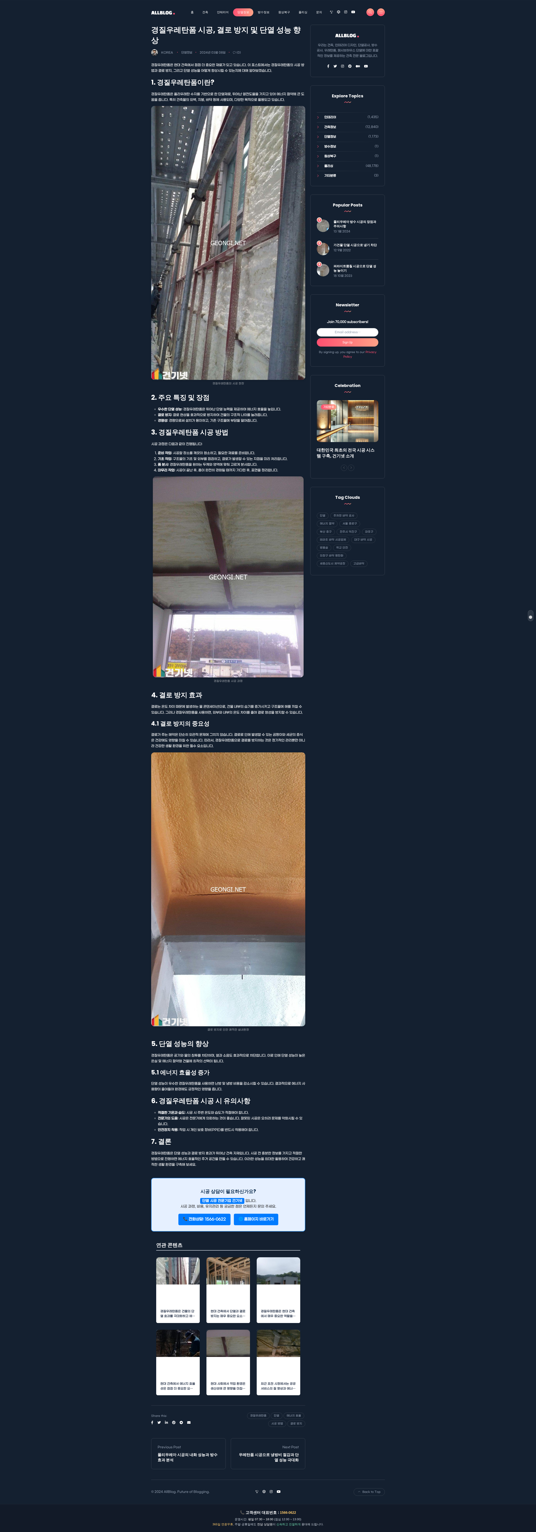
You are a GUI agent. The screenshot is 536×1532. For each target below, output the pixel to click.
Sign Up (348, 342)
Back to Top (371, 1491)
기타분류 (330, 176)
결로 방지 (296, 1423)
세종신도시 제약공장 (332, 563)
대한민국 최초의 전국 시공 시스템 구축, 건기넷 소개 (346, 453)
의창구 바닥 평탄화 (331, 555)
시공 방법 (277, 1423)
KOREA (167, 52)
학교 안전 (342, 547)
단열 (276, 1415)
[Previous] (344, 468)
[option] (347, 430)
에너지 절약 (327, 523)
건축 (205, 12)
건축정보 (330, 127)
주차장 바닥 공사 (344, 515)
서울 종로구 (350, 523)
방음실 (324, 547)
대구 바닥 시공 (363, 539)
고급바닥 (358, 563)
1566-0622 (288, 1512)
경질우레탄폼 (258, 1415)
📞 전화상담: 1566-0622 (204, 1219)
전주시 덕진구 (348, 531)
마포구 (369, 531)
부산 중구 (326, 531)
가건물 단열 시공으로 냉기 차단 (355, 245)
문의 (319, 12)
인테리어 (223, 12)
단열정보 (243, 12)
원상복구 (284, 12)
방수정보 (263, 12)
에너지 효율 (294, 1415)
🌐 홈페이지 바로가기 (256, 1219)
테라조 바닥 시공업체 (333, 539)
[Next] (351, 468)
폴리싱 (303, 12)
